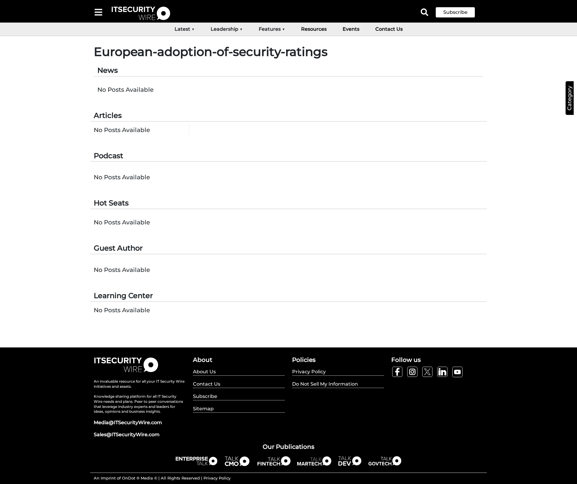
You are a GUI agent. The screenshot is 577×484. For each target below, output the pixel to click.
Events (351, 29)
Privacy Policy (216, 478)
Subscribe (455, 12)
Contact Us (389, 29)
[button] (460, 12)
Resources (314, 29)
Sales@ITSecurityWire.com (127, 434)
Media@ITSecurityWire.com (128, 422)
